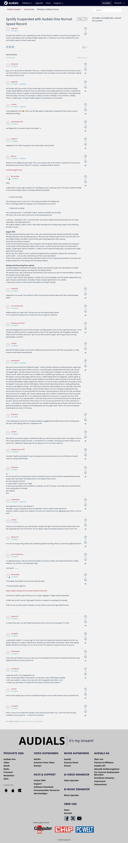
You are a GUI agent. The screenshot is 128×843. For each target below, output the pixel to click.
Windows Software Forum (48, 9)
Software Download (43, 787)
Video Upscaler (71, 780)
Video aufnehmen (46, 753)
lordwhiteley (15, 499)
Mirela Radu (15, 176)
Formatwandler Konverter (47, 790)
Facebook (7, 47)
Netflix (37, 759)
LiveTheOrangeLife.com (14, 170)
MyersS (13, 156)
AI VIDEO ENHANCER (76, 774)
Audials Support (14, 9)
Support (57, 3)
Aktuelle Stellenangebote (106, 769)
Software (26, 3)
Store (48, 3)
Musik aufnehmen (76, 753)
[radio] (85, 28)
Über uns (98, 759)
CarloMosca (15, 669)
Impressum (100, 781)
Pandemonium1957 (18, 323)
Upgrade (39, 3)
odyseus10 (14, 537)
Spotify (67, 759)
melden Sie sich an (14, 721)
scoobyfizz (14, 633)
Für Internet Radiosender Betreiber (106, 773)
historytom (15, 467)
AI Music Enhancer (77, 789)
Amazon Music (71, 762)
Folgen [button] (80, 19)
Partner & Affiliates (104, 762)
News (67, 810)
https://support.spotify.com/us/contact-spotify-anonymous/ (26, 591)
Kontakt (68, 813)
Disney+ (38, 765)
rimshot (13, 104)
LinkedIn (13, 47)
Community (29, 9)
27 (86, 47)
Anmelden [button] (106, 3)
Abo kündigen (41, 793)
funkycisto (14, 64)
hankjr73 (14, 139)
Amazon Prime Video (44, 762)
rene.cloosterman (17, 122)
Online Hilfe (40, 780)
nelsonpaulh (15, 361)
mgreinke (14, 28)
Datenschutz (100, 784)
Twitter (10, 47)
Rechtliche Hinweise (104, 778)
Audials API (100, 765)
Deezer (67, 765)
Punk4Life (14, 289)
